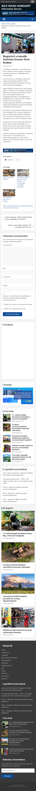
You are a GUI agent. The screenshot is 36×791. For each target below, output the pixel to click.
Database (4, 679)
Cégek (3, 671)
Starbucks (16, 208)
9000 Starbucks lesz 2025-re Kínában (7, 199)
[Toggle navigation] (3, 19)
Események (5, 676)
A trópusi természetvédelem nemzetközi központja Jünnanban (20, 427)
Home (3, 650)
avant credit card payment (11, 473)
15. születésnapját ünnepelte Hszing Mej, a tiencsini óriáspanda (21, 417)
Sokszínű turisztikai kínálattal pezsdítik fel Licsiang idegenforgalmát (21, 438)
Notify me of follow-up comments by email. (18, 304)
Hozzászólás (7, 245)
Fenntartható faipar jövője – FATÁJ (14, 479)
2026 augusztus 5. (17, 452)
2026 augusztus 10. (18, 421)
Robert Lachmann (22, 786)
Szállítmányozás (6, 665)
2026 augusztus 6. (17, 442)
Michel (5, 493)
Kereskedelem (5, 660)
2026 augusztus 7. (17, 433)
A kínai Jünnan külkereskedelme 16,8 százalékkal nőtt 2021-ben (19, 226)
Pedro (5, 499)
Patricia (5, 487)
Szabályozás (5, 652)
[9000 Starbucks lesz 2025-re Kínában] (9, 192)
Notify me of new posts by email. (15, 309)
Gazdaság (4, 655)
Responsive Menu (33, 1)
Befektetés (4, 663)
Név (4, 268)
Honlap (5, 285)
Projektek (4, 673)
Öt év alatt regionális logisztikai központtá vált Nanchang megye (21, 457)
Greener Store (7, 208)
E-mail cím (7, 277)
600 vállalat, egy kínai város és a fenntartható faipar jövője (18, 481)
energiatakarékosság (12, 206)
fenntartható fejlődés (26, 206)
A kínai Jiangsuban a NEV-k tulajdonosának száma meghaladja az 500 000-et (18, 218)
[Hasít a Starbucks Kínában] (9, 172)
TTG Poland (21, 785)
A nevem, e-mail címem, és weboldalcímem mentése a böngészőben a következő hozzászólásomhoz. (16, 298)
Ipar (2, 668)
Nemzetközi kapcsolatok (9, 658)
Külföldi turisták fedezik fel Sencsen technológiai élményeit (22, 447)
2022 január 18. (7, 66)
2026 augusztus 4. (17, 461)
